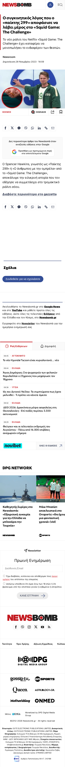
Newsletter (28, 323)
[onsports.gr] (45, 679)
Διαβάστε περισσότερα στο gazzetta (29, 194)
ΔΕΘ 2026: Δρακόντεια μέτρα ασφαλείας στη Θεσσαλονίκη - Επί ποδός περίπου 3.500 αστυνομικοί (30, 411)
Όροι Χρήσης (22, 644)
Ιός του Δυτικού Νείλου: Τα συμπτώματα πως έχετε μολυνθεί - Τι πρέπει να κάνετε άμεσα (32, 393)
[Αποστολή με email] (53, 128)
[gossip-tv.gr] (20, 679)
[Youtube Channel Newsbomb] (42, 627)
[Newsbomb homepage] (17, 5)
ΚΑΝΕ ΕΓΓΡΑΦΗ (29, 595)
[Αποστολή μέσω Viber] (26, 128)
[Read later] (61, 112)
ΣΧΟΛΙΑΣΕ (41, 112)
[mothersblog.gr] (20, 701)
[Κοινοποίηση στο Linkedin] (39, 128)
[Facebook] (16, 627)
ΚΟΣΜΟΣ (6, 112)
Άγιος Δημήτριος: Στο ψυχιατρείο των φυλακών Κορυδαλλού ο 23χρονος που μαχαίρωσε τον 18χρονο (30, 376)
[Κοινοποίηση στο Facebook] (5, 128)
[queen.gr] (20, 690)
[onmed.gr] (45, 701)
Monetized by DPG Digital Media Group (40, 714)
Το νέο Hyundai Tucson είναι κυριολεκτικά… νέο (31, 360)
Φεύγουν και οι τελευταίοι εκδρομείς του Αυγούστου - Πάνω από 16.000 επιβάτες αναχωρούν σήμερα (26, 430)
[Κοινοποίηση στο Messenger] (19, 128)
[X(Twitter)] (36, 627)
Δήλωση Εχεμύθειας (43, 644)
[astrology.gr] (45, 690)
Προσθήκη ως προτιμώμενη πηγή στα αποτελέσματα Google (35, 152)
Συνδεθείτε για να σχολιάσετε (23, 279)
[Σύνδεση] (50, 4)
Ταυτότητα (7, 644)
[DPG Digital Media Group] (32, 661)
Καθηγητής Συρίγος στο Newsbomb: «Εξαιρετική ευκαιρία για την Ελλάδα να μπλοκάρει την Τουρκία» (18, 516)
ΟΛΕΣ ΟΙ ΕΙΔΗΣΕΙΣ (48, 446)
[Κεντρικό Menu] (60, 4)
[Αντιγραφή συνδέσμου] (53, 112)
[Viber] (23, 627)
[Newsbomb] (32, 618)
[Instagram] (29, 627)
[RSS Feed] (49, 627)
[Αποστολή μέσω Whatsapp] (32, 128)
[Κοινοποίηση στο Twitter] (12, 128)
